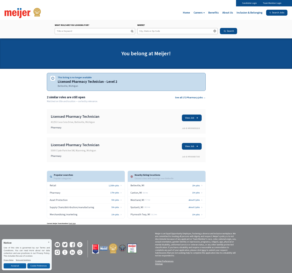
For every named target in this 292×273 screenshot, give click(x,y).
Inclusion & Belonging (249, 13)
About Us (227, 13)
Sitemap (159, 264)
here (204, 250)
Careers (199, 13)
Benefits (213, 13)
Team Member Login (272, 3)
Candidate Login (249, 3)
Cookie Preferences (164, 261)
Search (230, 31)
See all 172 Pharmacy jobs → (190, 97)
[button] (214, 31)
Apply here (72, 223)
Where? (141, 25)
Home (186, 13)
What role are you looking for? (72, 25)
